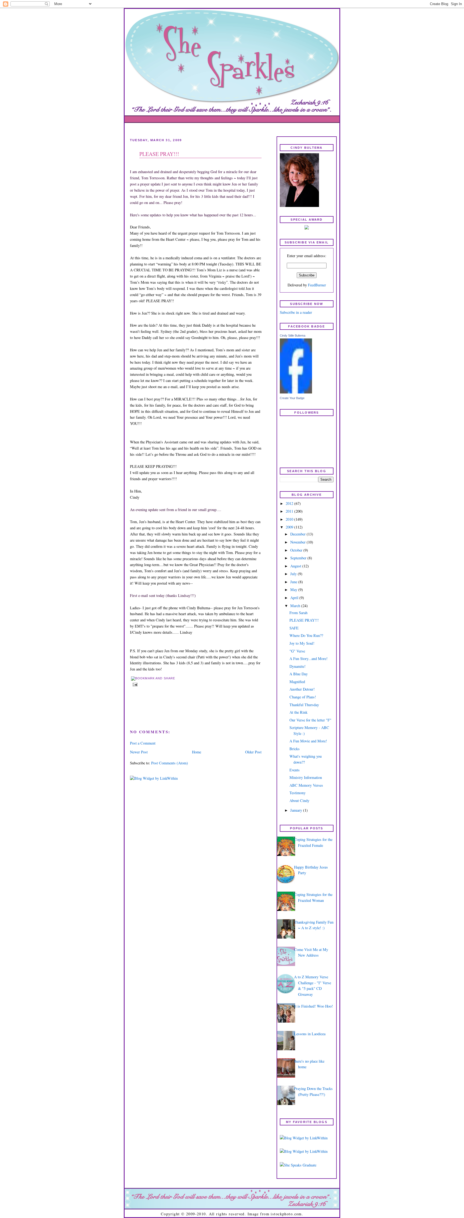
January (296, 810)
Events (294, 769)
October (296, 550)
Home (196, 751)
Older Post (253, 751)
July (294, 573)
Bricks (294, 748)
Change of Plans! (302, 696)
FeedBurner (317, 284)
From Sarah (298, 612)
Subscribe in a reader (296, 312)
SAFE (294, 627)
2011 (290, 511)
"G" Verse (297, 651)
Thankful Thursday (304, 704)
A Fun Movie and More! (308, 740)
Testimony (297, 792)
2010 (290, 519)
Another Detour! (302, 689)
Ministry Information (305, 777)
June (294, 581)
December (298, 534)
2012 (290, 503)
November (298, 542)
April (294, 597)
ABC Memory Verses (306, 785)
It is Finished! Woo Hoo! (313, 1006)
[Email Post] (134, 684)
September (298, 557)
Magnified (297, 681)
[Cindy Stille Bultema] (296, 392)
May (294, 589)
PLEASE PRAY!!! (159, 154)
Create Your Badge (292, 398)
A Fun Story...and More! (308, 658)
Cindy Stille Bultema (292, 335)
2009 (290, 527)
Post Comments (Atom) (169, 762)
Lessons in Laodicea (309, 1033)
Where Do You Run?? (306, 635)
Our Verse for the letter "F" (310, 720)
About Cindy (299, 800)
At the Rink (298, 712)
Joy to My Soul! (301, 643)
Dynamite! (297, 666)
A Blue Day (298, 673)
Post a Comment (142, 743)
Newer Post (139, 751)
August (296, 565)
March (295, 605)
